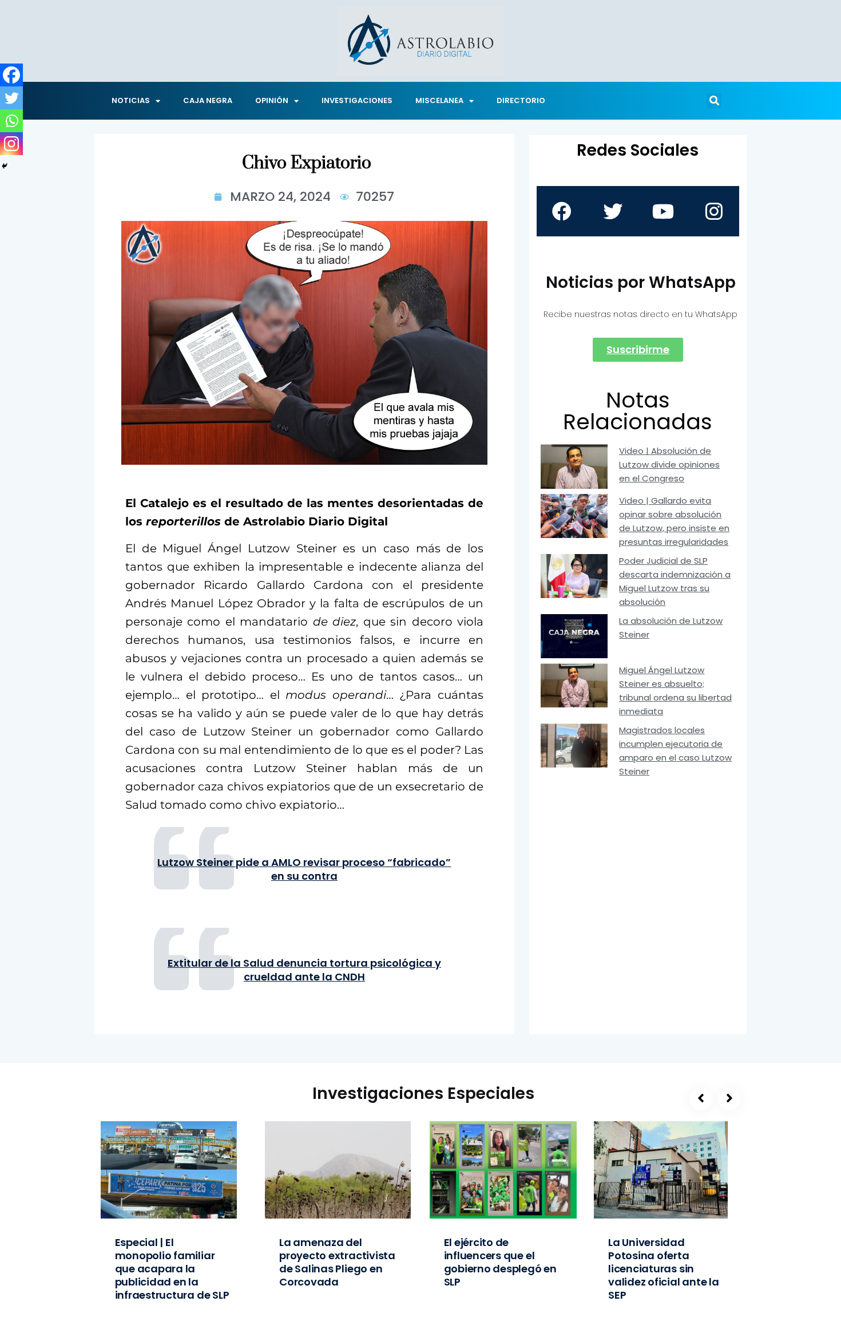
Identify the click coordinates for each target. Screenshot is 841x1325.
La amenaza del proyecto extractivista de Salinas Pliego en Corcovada (337, 1262)
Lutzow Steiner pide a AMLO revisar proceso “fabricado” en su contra (304, 869)
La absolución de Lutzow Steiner (671, 627)
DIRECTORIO (521, 100)
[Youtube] (663, 211)
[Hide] (4, 166)
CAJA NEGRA (207, 100)
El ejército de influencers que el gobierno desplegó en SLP (500, 1262)
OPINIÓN (271, 100)
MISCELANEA (439, 100)
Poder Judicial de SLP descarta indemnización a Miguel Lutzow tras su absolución (675, 581)
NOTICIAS (131, 100)
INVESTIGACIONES (357, 100)
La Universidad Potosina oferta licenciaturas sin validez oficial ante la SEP (663, 1268)
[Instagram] (11, 143)
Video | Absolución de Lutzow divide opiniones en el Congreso (669, 464)
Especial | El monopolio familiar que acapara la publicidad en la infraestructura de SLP (172, 1268)
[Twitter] (11, 97)
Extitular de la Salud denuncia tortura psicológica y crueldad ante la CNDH (304, 970)
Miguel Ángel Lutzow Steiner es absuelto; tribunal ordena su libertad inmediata (675, 690)
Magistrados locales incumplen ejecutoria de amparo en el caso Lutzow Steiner (675, 750)
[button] (714, 100)
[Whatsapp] (11, 120)
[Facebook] (11, 75)
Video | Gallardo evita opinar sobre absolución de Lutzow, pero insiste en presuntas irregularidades (674, 521)
